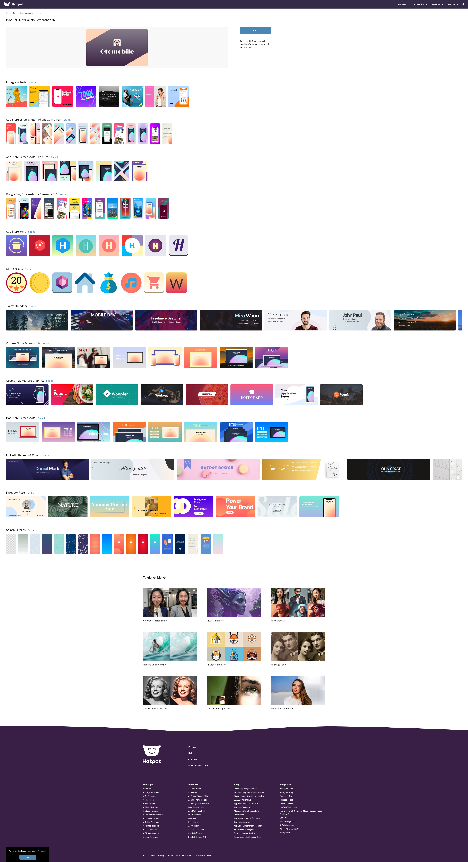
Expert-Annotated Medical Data (247, 837)
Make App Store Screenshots (246, 811)
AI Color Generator (196, 829)
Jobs (153, 855)
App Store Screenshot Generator (248, 826)
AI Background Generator (198, 803)
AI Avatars (192, 792)
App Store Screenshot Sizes (246, 803)
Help (190, 753)
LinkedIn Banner (286, 803)
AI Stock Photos (149, 803)
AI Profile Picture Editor (198, 796)
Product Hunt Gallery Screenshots (27, 13)
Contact (192, 759)
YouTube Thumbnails (288, 807)
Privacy (161, 855)
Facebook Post (286, 800)
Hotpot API (147, 789)
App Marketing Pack (196, 811)
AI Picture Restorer (151, 826)
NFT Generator (194, 815)
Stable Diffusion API (197, 837)
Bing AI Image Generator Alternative (249, 796)
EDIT (255, 30)
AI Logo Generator (150, 837)
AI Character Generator (197, 800)
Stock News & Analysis (244, 829)
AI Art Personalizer (151, 818)
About (145, 855)
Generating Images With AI (245, 789)
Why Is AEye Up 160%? (289, 829)
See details (42, 851)
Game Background (287, 821)
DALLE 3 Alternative (242, 800)
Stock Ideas (239, 815)
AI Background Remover (153, 815)
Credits (170, 855)
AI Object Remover (151, 811)
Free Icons (192, 818)
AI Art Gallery (193, 826)
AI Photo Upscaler (150, 807)
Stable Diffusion (195, 833)
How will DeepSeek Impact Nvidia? (249, 792)
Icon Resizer (193, 822)
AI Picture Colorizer (151, 833)
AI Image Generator (151, 792)
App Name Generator (243, 822)
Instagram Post (286, 789)
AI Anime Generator (151, 822)
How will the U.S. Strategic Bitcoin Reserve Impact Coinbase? (301, 812)
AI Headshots (148, 800)
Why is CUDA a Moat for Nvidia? (247, 818)
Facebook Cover (287, 796)
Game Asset (285, 818)
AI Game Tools (194, 789)
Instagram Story (286, 792)
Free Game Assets (196, 807)
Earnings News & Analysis (245, 833)
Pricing (192, 747)
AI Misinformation (198, 765)
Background (285, 833)
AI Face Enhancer (150, 829)
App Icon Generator (242, 807)
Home (9, 13)
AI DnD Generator (287, 825)
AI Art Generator (149, 796)
